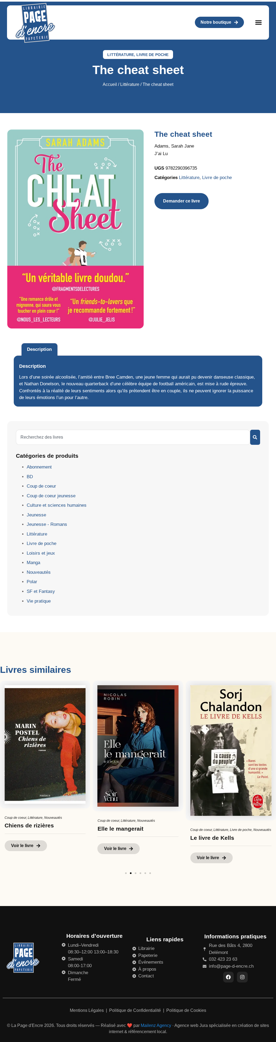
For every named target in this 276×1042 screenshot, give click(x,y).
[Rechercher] (255, 437)
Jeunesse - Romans (47, 524)
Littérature (120, 55)
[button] (258, 22)
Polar (32, 581)
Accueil (110, 84)
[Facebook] (228, 977)
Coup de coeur (41, 486)
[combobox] (133, 437)
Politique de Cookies (186, 1010)
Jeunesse (36, 514)
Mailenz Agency (156, 1025)
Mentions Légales (87, 1010)
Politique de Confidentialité (135, 1010)
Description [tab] (39, 349)
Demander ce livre (181, 201)
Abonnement (39, 467)
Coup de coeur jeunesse (51, 495)
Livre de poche (152, 55)
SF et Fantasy (41, 591)
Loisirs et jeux (41, 553)
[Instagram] (242, 977)
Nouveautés (39, 572)
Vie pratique (39, 601)
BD (30, 476)
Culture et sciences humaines (57, 505)
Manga (33, 562)
